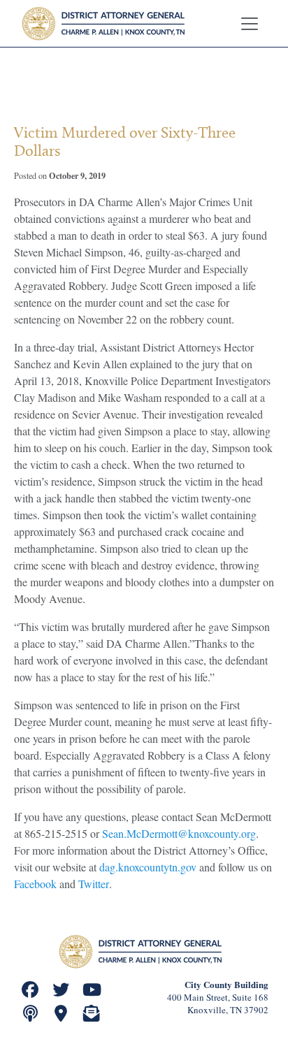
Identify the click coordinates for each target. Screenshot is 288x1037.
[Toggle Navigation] (249, 23)
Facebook (35, 883)
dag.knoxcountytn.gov (147, 867)
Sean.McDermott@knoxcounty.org (179, 833)
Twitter (93, 883)
